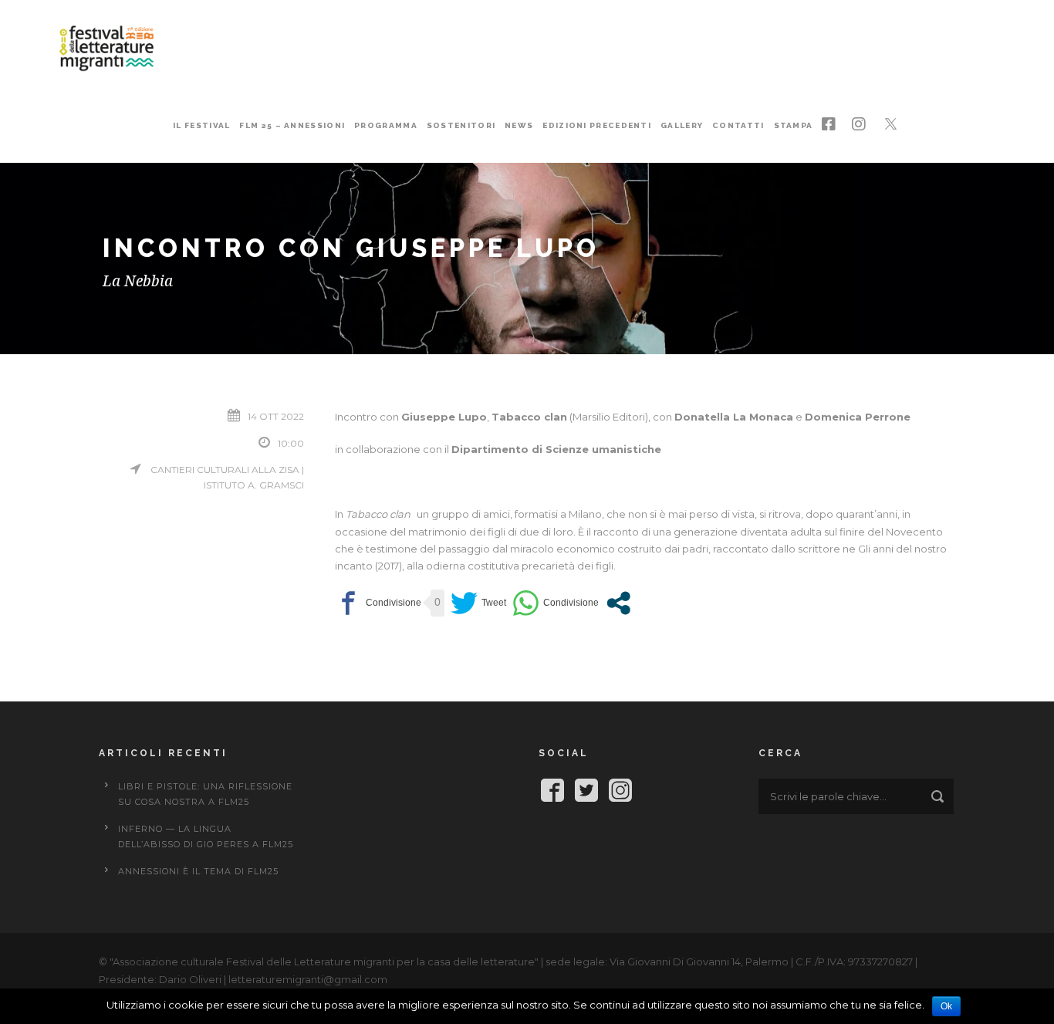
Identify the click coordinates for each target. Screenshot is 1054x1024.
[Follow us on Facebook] (552, 793)
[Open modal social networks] (618, 603)
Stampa (793, 125)
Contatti (738, 125)
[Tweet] (478, 603)
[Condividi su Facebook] (378, 603)
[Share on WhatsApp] (555, 603)
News (519, 125)
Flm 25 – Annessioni (292, 125)
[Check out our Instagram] (620, 793)
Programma (385, 125)
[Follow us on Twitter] (586, 793)
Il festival (201, 125)
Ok (946, 1006)
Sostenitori (461, 125)
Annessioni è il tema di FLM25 (198, 871)
